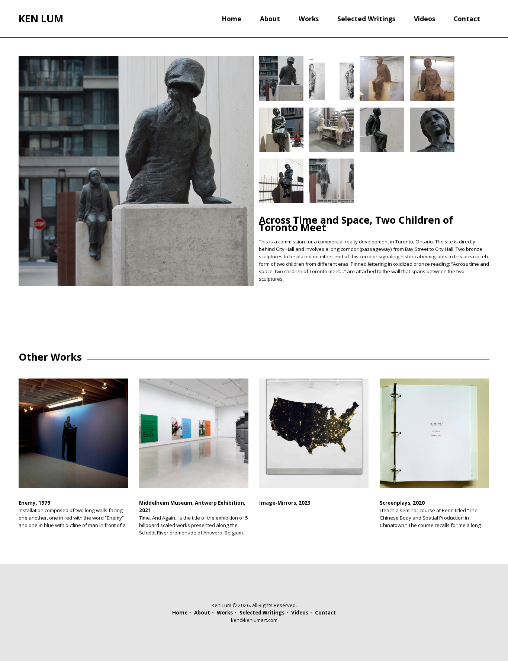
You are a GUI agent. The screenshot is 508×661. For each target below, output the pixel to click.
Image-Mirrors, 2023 (285, 502)
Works (309, 18)
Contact (467, 18)
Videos (424, 18)
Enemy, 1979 (34, 502)
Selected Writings (366, 18)
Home (231, 18)
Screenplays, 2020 (402, 502)
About (270, 18)
